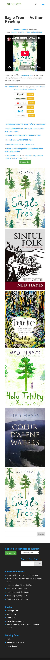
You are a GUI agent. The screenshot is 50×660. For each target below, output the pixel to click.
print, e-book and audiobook (16, 158)
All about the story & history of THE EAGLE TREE (25, 124)
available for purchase (34, 156)
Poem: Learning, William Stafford (19, 585)
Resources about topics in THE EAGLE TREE (23, 135)
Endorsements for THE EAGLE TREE (20, 144)
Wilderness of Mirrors (15, 642)
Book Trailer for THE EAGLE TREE (19, 140)
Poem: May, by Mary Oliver (17, 596)
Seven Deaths (12, 646)
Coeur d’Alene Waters (15, 621)
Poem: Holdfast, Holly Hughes (18, 592)
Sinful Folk (11, 618)
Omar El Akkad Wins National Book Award (23, 575)
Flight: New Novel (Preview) (17, 599)
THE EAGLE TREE (19, 29)
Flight (9, 639)
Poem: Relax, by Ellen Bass (17, 588)
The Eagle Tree (12, 610)
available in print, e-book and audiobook (26, 32)
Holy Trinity (11, 614)
